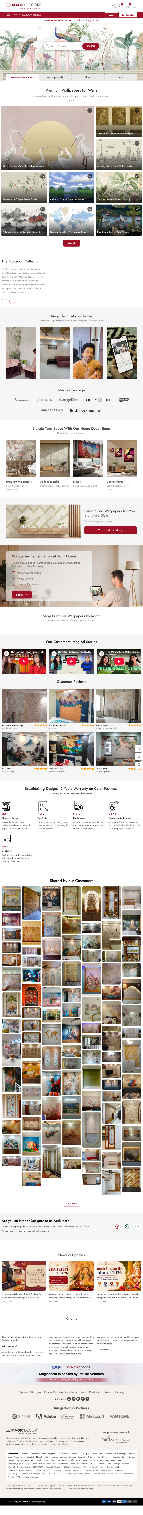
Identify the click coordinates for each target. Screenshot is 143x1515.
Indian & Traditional (34, 1457)
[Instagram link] (74, 1399)
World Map (19, 1457)
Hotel (70, 1460)
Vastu (10, 1457)
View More (71, 1203)
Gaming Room (92, 1470)
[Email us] (137, 1227)
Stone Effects (82, 1463)
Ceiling (11, 1460)
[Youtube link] (69, 1399)
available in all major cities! (71, 20)
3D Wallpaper (85, 1453)
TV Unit (19, 1477)
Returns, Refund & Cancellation (60, 1392)
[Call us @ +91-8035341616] (117, 1227)
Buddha (29, 1470)
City (17, 1460)
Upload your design (112, 530)
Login (111, 14)
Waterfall (11, 1467)
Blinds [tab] (88, 77)
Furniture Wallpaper (31, 1473)
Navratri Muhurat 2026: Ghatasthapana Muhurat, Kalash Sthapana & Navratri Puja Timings (70, 1297)
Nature (46, 1457)
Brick (124, 1457)
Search (91, 46)
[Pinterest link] (87, 1399)
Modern (118, 1473)
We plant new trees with (116, 1432)
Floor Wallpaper (14, 1473)
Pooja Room (78, 1470)
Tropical (131, 1453)
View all (71, 243)
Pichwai (11, 1477)
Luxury (110, 1473)
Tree (98, 1457)
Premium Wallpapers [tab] (22, 77)
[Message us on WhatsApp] (127, 1227)
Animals (63, 1457)
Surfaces (101, 1463)
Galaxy (52, 1460)
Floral (38, 1460)
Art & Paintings (120, 1453)
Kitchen (68, 1470)
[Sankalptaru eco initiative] (116, 1439)
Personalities (47, 1473)
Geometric (62, 1460)
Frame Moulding (98, 1473)
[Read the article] (24, 1276)
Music (92, 1460)
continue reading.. (105, 1349)
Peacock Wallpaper (54, 1467)
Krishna (38, 1470)
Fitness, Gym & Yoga (74, 1473)
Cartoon (131, 1457)
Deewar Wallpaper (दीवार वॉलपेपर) (30, 1467)
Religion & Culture (113, 1460)
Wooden (125, 1463)
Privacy (108, 1392)
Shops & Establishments (41, 1463)
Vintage (116, 1463)
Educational (59, 1473)
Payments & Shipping (30, 1392)
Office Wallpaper (60, 1463)
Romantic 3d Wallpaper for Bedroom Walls (102, 1467)
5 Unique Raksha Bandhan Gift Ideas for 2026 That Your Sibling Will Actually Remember (22, 1297)
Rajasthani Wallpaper (73, 1467)
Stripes (92, 1463)
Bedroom (47, 1470)
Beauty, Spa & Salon (86, 1457)
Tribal (109, 1463)
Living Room (58, 1470)
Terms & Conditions (90, 1392)
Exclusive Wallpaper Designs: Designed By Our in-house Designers (50, 1453)
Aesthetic (108, 1453)
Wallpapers (13, 1453)
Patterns (100, 1460)
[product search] (114, 5)
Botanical (116, 1457)
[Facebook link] (83, 1399)
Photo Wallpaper (31, 1477)
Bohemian (106, 1457)
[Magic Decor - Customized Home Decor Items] (23, 5)
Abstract (55, 1457)
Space (72, 1463)
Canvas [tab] (120, 77)
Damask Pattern (27, 1460)
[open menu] (135, 5)
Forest (45, 1460)
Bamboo (72, 1457)
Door (87, 1473)
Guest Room (118, 1470)
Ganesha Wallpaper (16, 1470)
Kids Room (97, 1453)
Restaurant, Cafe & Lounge (19, 1463)
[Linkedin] (78, 1399)
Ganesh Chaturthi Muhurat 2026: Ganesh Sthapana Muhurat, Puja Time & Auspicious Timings (118, 1297)
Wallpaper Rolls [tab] (55, 77)
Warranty (119, 1392)
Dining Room (105, 1470)
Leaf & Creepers (81, 1460)
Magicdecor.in (21, 1501)
